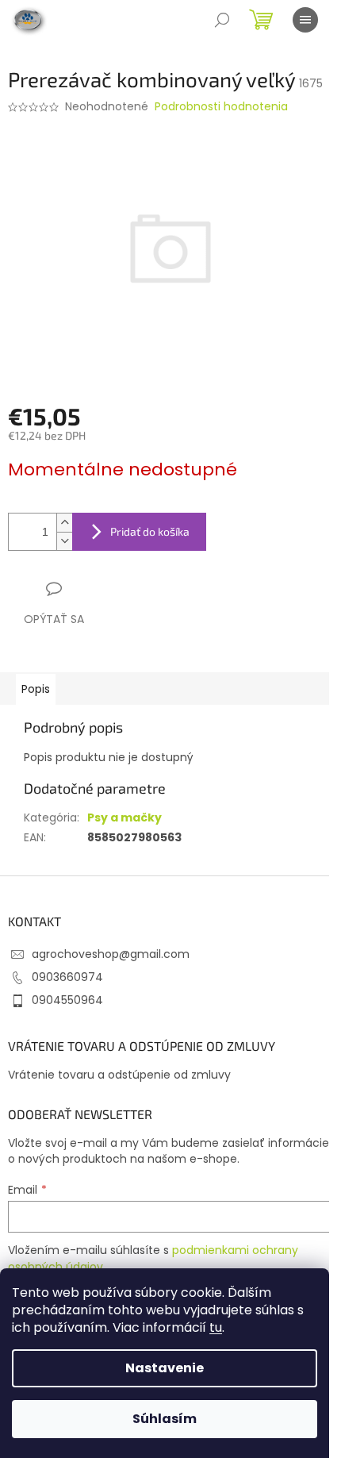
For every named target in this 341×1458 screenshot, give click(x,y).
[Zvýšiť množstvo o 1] (64, 523)
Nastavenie (164, 1368)
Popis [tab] (35, 689)
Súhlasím (164, 1419)
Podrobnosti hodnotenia (221, 106)
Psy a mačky (124, 817)
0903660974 (67, 977)
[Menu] (305, 20)
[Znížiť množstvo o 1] (64, 541)
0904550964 (67, 1000)
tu (215, 1327)
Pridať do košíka (150, 531)
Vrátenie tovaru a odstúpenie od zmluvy (119, 1075)
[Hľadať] (222, 20)
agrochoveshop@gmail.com (111, 954)
